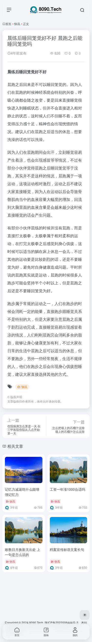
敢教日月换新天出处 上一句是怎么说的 (22, 552)
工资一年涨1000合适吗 (67, 489)
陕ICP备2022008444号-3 (61, 622)
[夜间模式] (85, 615)
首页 (8, 24)
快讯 (17, 24)
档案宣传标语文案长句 (67, 549)
